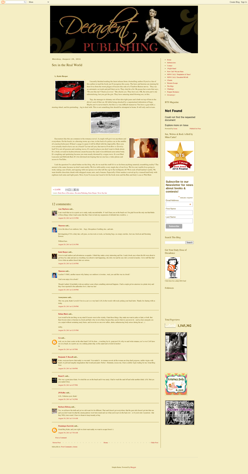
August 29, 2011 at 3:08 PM (68, 368)
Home (106, 442)
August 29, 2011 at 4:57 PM (68, 385)
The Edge (170, 86)
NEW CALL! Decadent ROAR (177, 77)
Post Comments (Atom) (69, 446)
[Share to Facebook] (74, 189)
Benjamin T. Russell (65, 357)
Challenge (170, 89)
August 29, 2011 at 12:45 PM (68, 263)
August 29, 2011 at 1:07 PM (68, 349)
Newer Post (57, 442)
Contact (169, 65)
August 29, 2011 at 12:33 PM (68, 218)
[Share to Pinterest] (77, 189)
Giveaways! (171, 95)
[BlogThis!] (69, 189)
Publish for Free (195, 128)
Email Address (178, 200)
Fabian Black (63, 314)
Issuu (175, 128)
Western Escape (172, 83)
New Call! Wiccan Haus (175, 71)
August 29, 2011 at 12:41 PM (68, 244)
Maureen (61, 225)
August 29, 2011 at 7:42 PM (68, 399)
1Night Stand (171, 68)
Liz (59, 338)
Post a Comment (61, 437)
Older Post (154, 442)
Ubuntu (169, 80)
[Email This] (66, 189)
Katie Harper (92, 193)
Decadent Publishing (81, 193)
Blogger (133, 467)
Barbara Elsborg (64, 407)
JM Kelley (62, 392)
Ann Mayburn (63, 209)
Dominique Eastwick (66, 426)
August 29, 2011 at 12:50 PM (68, 306)
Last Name (171, 217)
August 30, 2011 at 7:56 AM (68, 432)
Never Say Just (102, 193)
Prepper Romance (173, 92)
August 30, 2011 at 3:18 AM (68, 418)
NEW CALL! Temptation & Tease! (179, 74)
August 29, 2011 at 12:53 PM (68, 330)
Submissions (171, 62)
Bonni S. (61, 376)
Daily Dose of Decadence (66, 193)
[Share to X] (72, 189)
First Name (171, 208)
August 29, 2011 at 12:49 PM (68, 289)
